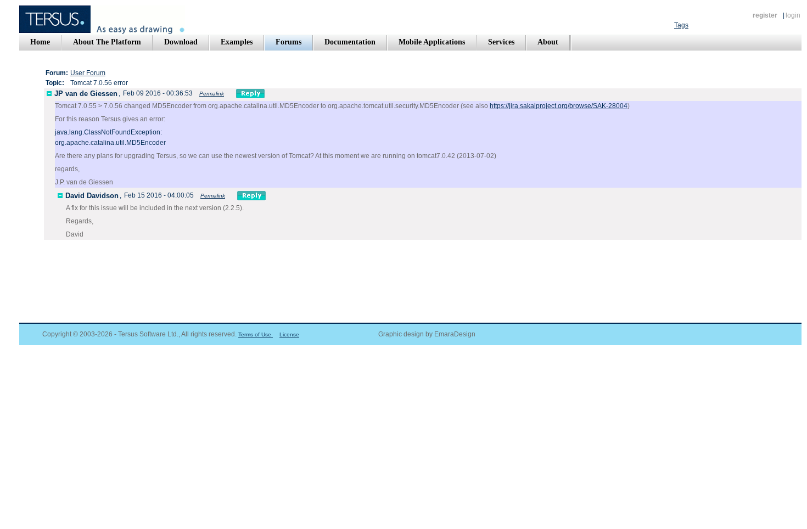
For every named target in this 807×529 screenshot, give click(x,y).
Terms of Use (255, 334)
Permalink (211, 94)
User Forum (87, 73)
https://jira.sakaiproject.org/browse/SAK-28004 (558, 106)
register (765, 15)
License (289, 334)
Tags (681, 25)
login (793, 15)
